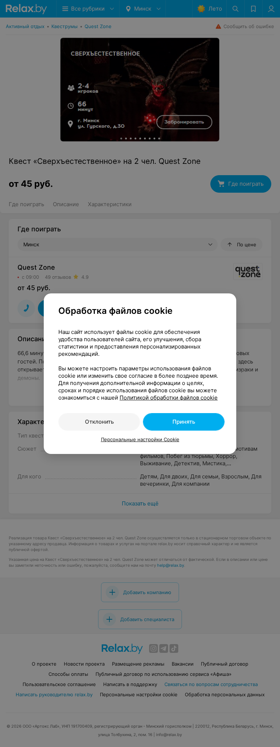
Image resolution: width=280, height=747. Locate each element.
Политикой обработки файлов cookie (169, 397)
